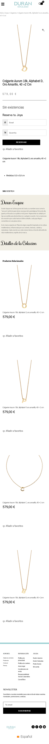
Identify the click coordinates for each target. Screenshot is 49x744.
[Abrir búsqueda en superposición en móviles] (40, 4)
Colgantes (13, 13)
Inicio (2, 13)
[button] (43, 30)
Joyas (7, 13)
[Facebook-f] (36, 726)
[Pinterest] (40, 726)
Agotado (10, 328)
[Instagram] (33, 726)
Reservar (21, 142)
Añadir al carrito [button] (16, 613)
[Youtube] (44, 726)
